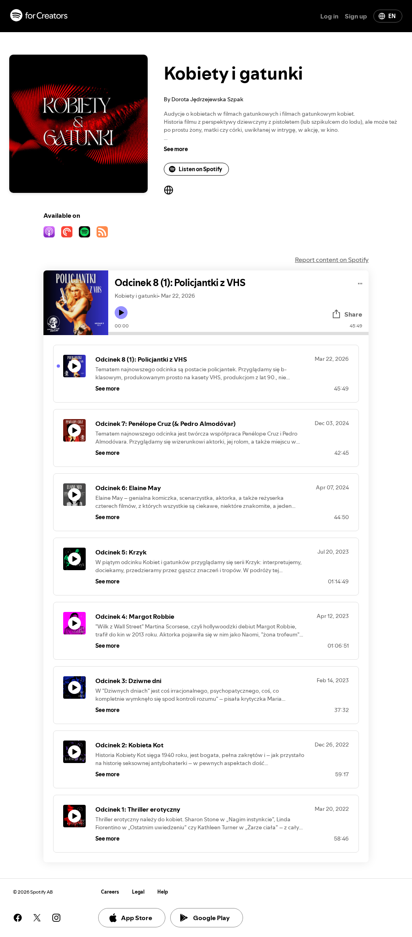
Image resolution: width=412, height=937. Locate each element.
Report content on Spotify (332, 259)
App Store (136, 917)
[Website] (168, 190)
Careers (110, 891)
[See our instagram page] (56, 918)
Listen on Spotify (200, 169)
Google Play (211, 917)
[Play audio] (360, 282)
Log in (329, 16)
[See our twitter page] (37, 918)
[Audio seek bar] (238, 333)
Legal (138, 891)
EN (392, 16)
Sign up (356, 16)
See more (176, 149)
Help (162, 891)
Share (353, 314)
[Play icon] (121, 312)
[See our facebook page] (18, 918)
